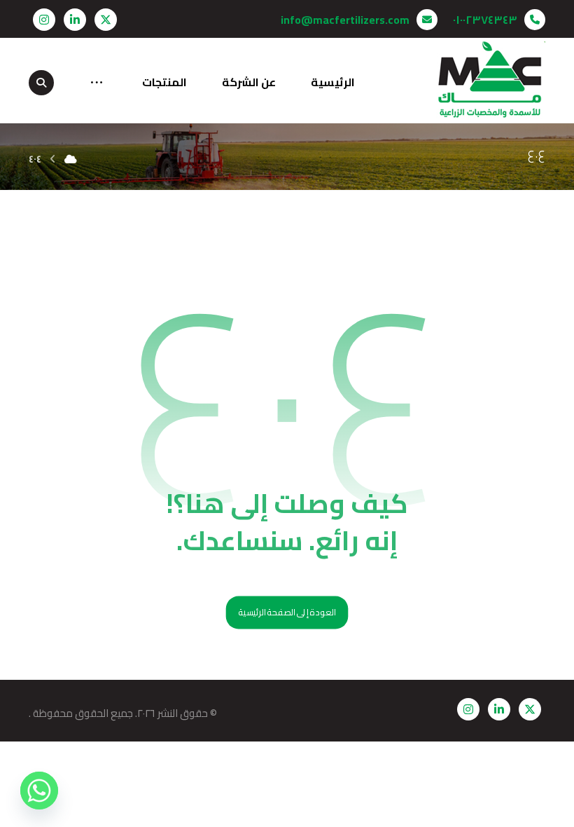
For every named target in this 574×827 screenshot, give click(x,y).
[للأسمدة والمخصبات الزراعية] (490, 80)
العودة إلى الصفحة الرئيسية (287, 613)
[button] (105, 19)
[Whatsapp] (39, 790)
